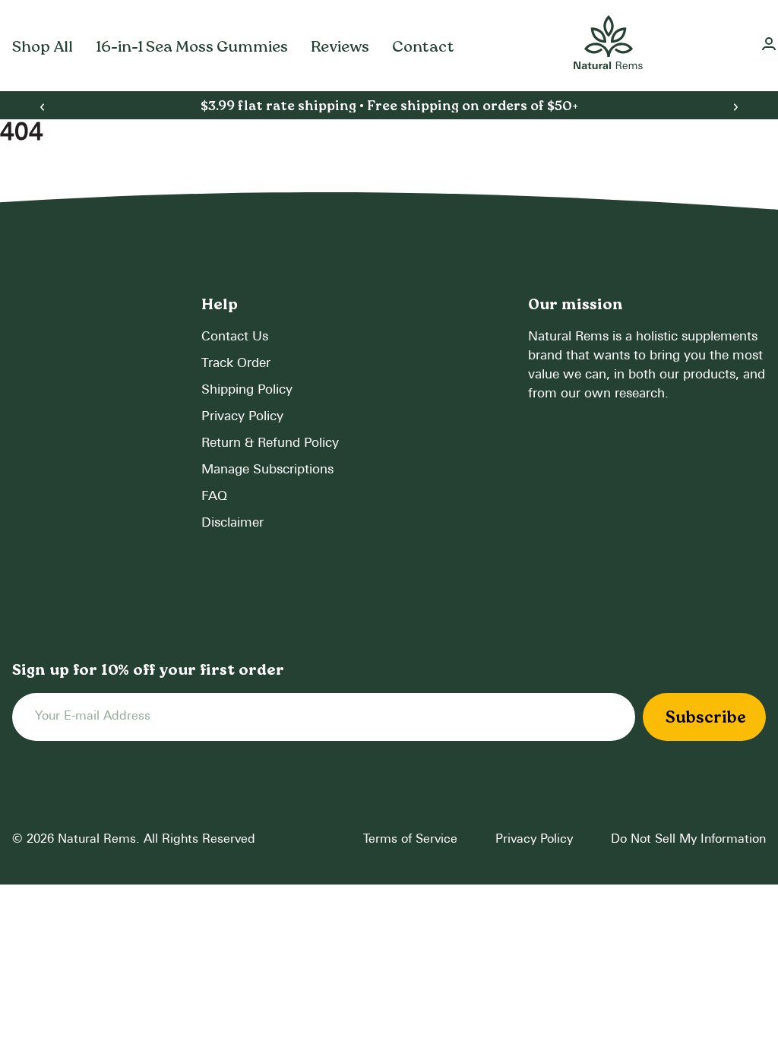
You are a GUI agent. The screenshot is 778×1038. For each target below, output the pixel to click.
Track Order (235, 363)
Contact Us (234, 337)
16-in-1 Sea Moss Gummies (192, 46)
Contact (423, 46)
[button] (42, 107)
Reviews (340, 46)
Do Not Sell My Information (688, 840)
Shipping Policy (247, 390)
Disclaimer (232, 523)
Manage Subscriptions (267, 470)
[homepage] (608, 45)
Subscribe (706, 716)
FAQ (214, 496)
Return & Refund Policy (270, 443)
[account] (769, 46)
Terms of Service (410, 840)
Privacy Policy (242, 416)
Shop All (42, 46)
